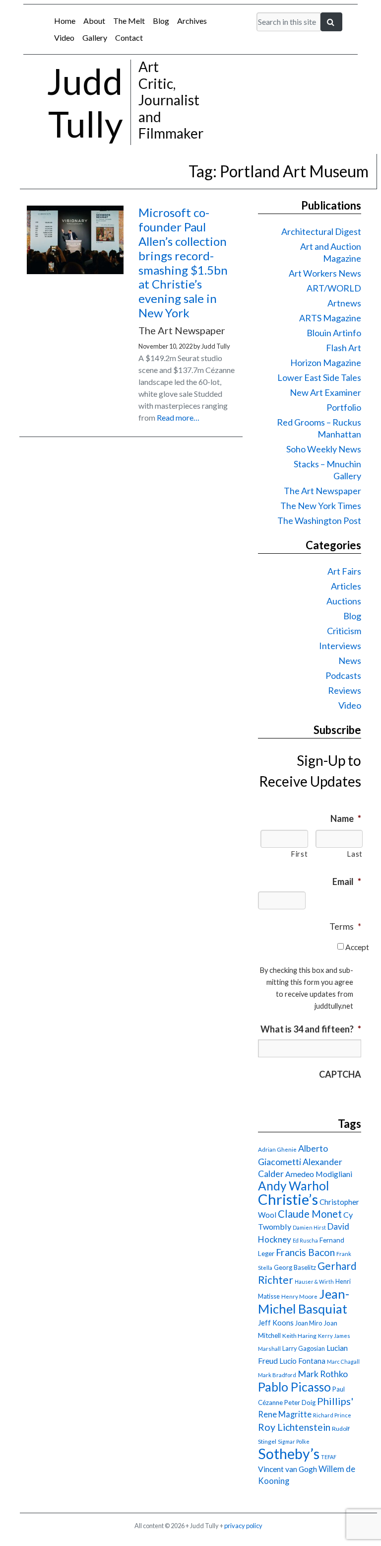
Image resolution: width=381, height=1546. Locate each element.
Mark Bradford (277, 1375)
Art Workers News (325, 273)
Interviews (340, 645)
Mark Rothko (323, 1373)
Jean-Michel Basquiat (303, 1301)
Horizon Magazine (325, 362)
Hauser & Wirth (314, 1281)
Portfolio (343, 407)
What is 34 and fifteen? (310, 1029)
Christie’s (288, 1199)
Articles (346, 586)
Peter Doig (300, 1402)
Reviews (344, 690)
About (94, 20)
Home (64, 20)
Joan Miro (308, 1323)
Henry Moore (299, 1296)
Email (346, 881)
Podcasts (343, 675)
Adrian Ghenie (277, 1149)
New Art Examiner (325, 392)
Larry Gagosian (303, 1348)
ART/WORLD (334, 288)
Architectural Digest (321, 231)
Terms (345, 926)
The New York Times (320, 505)
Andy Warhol (293, 1185)
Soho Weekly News (323, 448)
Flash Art (343, 347)
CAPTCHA (340, 1074)
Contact (129, 37)
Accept (357, 947)
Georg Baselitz (295, 1267)
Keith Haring (299, 1335)
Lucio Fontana (302, 1360)
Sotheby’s (288, 1453)
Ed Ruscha (305, 1240)
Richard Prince (332, 1415)
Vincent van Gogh (287, 1468)
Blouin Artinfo (334, 332)
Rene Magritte (285, 1414)
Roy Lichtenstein (294, 1427)
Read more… (178, 417)
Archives (192, 20)
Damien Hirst (309, 1227)
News (349, 660)
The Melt (129, 20)
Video (64, 37)
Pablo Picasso (294, 1387)
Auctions (343, 600)
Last (355, 854)
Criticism (344, 630)
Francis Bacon (305, 1252)
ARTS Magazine (330, 317)
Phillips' (335, 1401)
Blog (161, 20)
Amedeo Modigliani (318, 1173)
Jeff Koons (276, 1323)
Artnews (344, 302)
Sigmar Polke (294, 1441)
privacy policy (243, 1526)
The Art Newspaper (322, 490)
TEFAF (328, 1457)
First (299, 854)
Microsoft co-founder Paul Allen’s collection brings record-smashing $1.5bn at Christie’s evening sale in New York (183, 262)
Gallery (94, 37)
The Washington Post (319, 520)
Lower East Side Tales (319, 377)
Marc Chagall (343, 1361)
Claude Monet (310, 1214)
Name (345, 818)
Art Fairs (344, 571)
